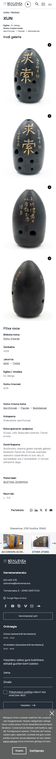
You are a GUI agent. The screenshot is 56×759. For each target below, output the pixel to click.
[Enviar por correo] (51, 510)
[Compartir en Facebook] (46, 510)
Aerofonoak (9, 31)
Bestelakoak (34, 31)
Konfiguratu (37, 750)
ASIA (6, 363)
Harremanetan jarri (28, 616)
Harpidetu (25, 705)
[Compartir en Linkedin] (36, 510)
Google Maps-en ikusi (16, 598)
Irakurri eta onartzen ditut (27, 694)
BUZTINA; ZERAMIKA (15, 482)
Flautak (21, 31)
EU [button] (50, 4)
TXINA (16, 363)
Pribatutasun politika (20, 692)
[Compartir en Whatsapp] (31, 510)
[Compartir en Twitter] (41, 510)
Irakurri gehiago (10, 741)
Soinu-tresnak (11, 12)
